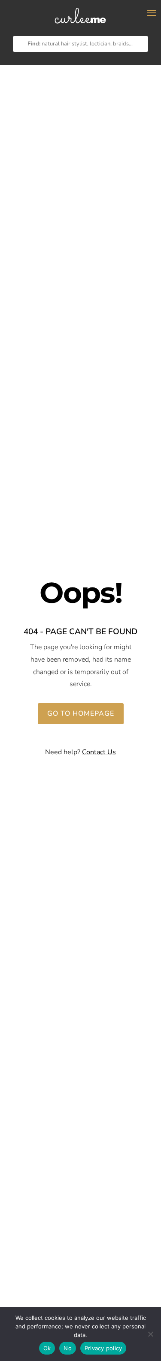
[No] (150, 1334)
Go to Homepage (80, 713)
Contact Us (99, 752)
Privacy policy (103, 1348)
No (68, 1348)
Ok (47, 1348)
